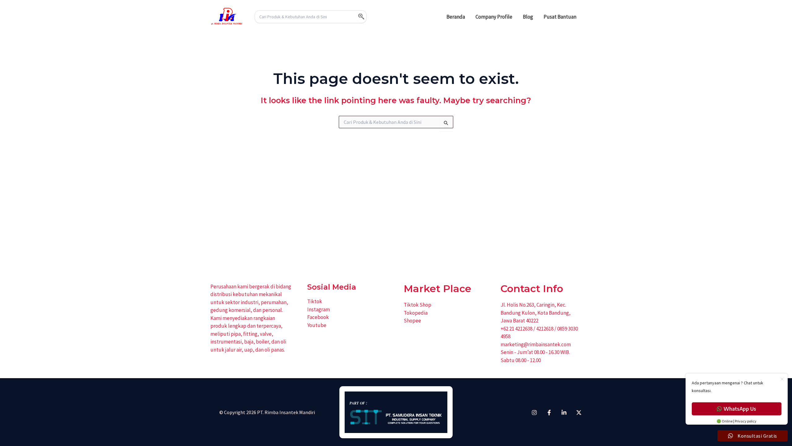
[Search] (361, 17)
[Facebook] (549, 412)
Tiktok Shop (417, 304)
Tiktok (314, 301)
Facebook (318, 317)
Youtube (316, 325)
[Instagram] (534, 412)
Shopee (412, 320)
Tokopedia (416, 312)
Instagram (318, 309)
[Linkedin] (564, 412)
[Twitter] (579, 412)
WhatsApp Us (740, 409)
